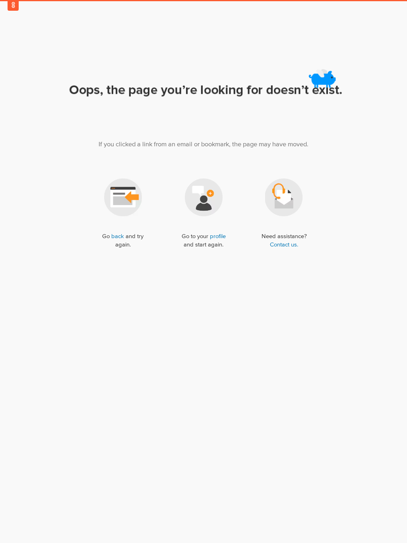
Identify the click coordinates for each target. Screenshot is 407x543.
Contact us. (284, 245)
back (117, 236)
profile (218, 236)
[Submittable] (13, 5)
